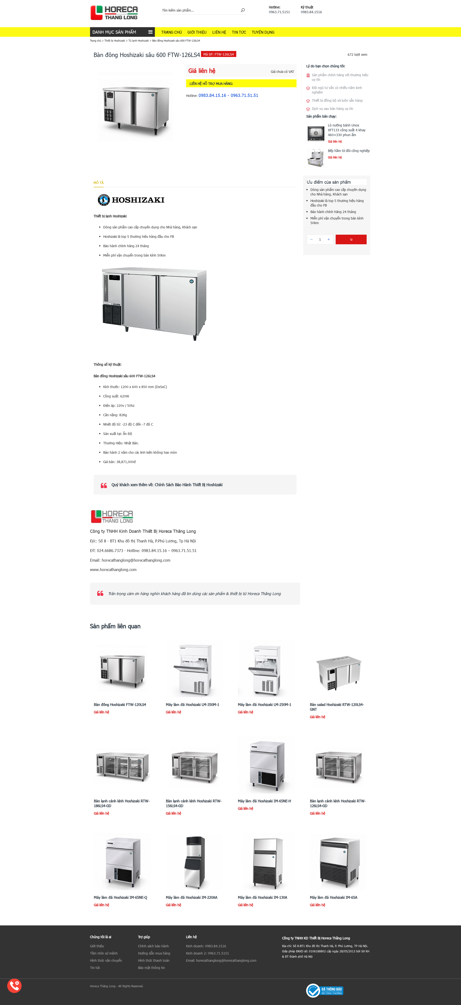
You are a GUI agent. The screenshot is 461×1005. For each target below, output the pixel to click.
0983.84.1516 (311, 12)
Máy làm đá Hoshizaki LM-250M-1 (264, 704)
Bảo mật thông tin (151, 967)
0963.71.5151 (279, 12)
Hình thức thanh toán (154, 960)
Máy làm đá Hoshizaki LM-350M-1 (192, 704)
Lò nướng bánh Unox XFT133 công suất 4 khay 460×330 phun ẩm (346, 130)
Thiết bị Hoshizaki (114, 40)
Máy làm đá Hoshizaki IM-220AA (191, 897)
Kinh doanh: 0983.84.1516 (206, 946)
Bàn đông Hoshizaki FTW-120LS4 (120, 704)
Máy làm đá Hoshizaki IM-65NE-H (264, 800)
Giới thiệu (197, 32)
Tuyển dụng (263, 32)
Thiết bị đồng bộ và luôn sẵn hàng (337, 100)
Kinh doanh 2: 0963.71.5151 (207, 953)
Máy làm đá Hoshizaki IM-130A (262, 897)
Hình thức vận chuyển (106, 960)
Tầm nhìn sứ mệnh (104, 953)
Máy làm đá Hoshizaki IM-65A (333, 897)
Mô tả (98, 182)
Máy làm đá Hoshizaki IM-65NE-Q (120, 897)
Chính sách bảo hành (153, 946)
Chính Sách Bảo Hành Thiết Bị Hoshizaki (189, 484)
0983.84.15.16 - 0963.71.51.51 (228, 95)
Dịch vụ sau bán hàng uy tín (332, 108)
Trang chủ (171, 32)
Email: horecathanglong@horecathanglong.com (221, 960)
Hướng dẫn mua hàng (154, 953)
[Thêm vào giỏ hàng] (351, 239)
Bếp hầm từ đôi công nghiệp (349, 150)
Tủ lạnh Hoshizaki (138, 40)
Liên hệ (219, 32)
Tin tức (239, 32)
